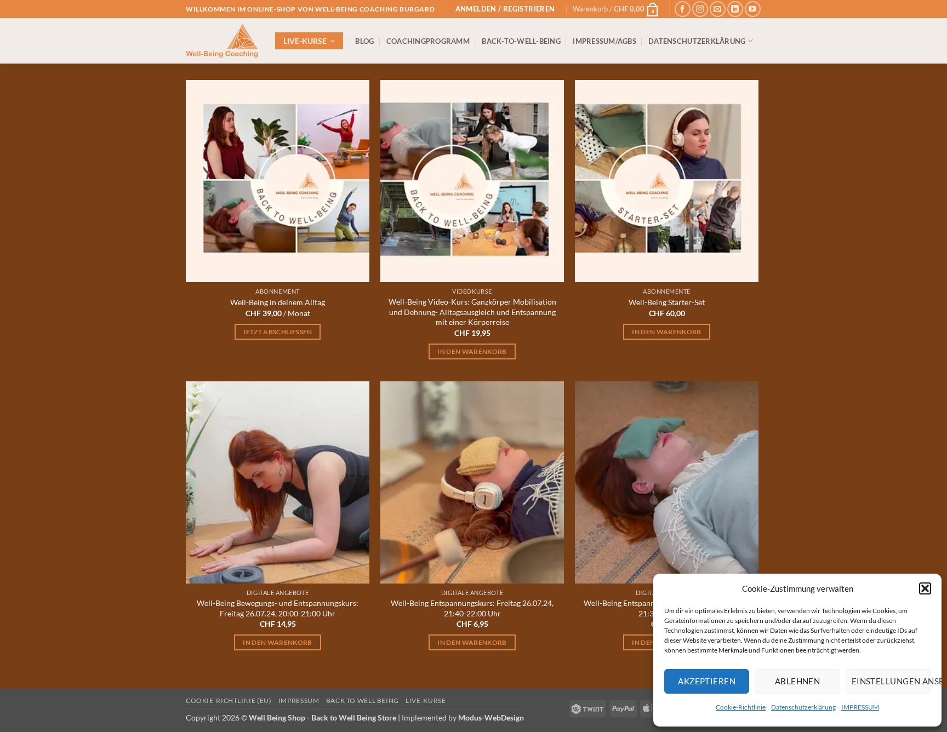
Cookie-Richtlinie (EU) (228, 700)
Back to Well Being (362, 700)
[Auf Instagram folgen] (700, 9)
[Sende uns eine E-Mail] (718, 9)
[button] (925, 588)
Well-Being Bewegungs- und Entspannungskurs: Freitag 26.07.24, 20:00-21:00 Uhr (277, 608)
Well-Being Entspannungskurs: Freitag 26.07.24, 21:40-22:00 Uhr (472, 608)
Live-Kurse (426, 700)
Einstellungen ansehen (891, 681)
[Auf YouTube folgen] (753, 9)
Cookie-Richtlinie (741, 707)
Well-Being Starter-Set (667, 302)
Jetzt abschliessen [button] (277, 331)
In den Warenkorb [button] (472, 351)
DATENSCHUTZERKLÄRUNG (696, 41)
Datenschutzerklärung (803, 707)
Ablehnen (797, 681)
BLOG (364, 41)
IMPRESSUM (860, 707)
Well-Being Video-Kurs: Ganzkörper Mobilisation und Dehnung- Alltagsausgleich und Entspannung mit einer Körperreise (472, 312)
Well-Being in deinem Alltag (277, 302)
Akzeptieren (706, 681)
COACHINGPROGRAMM (428, 41)
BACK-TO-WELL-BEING (521, 41)
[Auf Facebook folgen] (683, 9)
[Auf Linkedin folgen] (735, 9)
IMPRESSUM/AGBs (604, 41)
